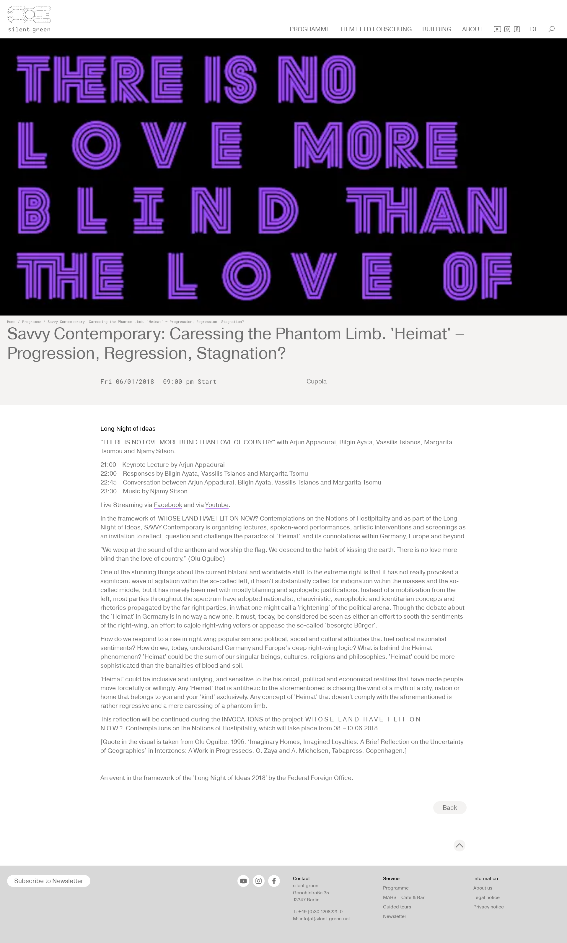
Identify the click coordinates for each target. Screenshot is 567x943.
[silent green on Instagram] (507, 29)
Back (450, 807)
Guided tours (397, 907)
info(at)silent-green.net (325, 918)
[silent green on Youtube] (497, 29)
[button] (311, 29)
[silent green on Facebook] (517, 29)
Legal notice (486, 897)
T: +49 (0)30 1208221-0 (318, 911)
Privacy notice (488, 907)
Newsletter (394, 916)
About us (482, 888)
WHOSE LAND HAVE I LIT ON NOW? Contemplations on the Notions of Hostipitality (274, 518)
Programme (31, 321)
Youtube (217, 504)
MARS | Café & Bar (404, 897)
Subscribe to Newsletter (48, 881)
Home (11, 321)
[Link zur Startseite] (32, 17)
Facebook (168, 504)
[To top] (459, 845)
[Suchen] (551, 29)
